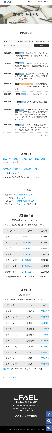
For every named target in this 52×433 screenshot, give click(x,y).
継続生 (25, 84)
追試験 (6, 369)
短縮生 (31, 84)
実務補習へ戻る (9, 378)
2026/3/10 (26, 248)
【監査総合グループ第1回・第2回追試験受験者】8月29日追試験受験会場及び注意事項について (31, 55)
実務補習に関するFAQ (25, 201)
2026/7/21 (26, 272)
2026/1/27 (26, 242)
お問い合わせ (31, 416)
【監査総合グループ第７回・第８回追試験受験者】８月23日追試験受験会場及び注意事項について (31, 76)
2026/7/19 (45, 358)
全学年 (21, 53)
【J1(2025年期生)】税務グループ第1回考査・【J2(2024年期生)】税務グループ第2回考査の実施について (31, 127)
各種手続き (21, 198)
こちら (13, 162)
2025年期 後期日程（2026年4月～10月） (21, 169)
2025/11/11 (27, 254)
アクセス (19, 416)
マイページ (21, 204)
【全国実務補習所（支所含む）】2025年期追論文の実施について (31, 86)
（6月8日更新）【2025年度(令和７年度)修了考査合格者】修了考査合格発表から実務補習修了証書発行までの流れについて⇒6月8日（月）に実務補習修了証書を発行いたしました (31, 115)
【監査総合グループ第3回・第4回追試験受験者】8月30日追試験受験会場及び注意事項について (31, 65)
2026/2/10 (26, 260)
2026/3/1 (44, 323)
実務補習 (12, 22)
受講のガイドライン (26, 195)
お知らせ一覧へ (42, 135)
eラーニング (32, 2)
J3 (20, 84)
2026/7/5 (44, 335)
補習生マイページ (43, 2)
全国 (16, 53)
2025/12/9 (26, 237)
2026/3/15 (45, 329)
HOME (5, 22)
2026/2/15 (45, 311)
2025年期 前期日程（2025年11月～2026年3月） (24, 159)
